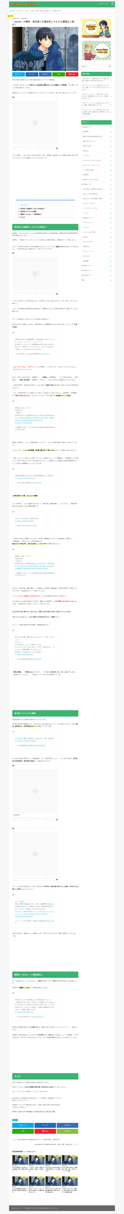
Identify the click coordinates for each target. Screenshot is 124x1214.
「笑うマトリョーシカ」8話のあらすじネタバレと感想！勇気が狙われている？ (96, 104)
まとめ (22, 217)
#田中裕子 (37, 420)
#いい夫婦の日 (20, 901)
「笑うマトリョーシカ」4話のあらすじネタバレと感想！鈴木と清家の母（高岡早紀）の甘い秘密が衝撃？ (96, 111)
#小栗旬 (48, 563)
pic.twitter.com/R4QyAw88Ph (24, 521)
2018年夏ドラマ (86, 127)
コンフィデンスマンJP (90, 208)
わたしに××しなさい (89, 203)
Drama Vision (43, 1208)
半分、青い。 (87, 256)
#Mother (32, 914)
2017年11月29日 (32, 525)
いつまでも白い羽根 (89, 232)
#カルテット (19, 911)
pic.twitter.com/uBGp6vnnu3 (26, 478)
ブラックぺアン (88, 222)
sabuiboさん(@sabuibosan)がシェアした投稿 (26, 147)
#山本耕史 (40, 415)
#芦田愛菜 (21, 418)
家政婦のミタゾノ (88, 218)
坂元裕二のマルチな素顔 (27, 211)
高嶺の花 (86, 151)
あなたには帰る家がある (90, 194)
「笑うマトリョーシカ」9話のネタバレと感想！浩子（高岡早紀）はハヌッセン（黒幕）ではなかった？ (95, 96)
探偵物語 (86, 261)
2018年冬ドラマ (86, 265)
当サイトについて (104, 3)
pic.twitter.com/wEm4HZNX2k (26, 741)
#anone (38, 914)
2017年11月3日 (37, 482)
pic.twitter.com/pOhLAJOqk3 (38, 568)
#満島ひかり (34, 563)
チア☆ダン (86, 155)
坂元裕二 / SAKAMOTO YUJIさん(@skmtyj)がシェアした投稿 (30, 878)
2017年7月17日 (37, 659)
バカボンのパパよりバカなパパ (92, 160)
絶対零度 (86, 131)
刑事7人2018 (87, 146)
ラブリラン (86, 227)
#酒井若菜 (47, 415)
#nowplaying (19, 738)
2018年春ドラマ (86, 184)
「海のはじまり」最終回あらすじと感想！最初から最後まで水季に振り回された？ (95, 79)
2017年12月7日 (39, 1017)
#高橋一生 (45, 566)
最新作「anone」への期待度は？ (30, 214)
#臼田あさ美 (37, 566)
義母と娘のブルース (89, 141)
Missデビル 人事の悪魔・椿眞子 (93, 198)
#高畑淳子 (31, 420)
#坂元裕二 (50, 904)
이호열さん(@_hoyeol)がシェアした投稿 (25, 292)
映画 (83, 280)
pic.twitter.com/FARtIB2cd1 (23, 423)
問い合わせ (28, 1208)
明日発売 (16, 815)
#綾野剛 (24, 420)
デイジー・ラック (88, 251)
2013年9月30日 (45, 354)
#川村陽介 (36, 418)
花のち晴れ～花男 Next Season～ (93, 189)
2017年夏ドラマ (86, 275)
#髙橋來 (19, 568)
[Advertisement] (45, 182)
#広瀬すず (44, 914)
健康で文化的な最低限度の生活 (92, 136)
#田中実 (19, 420)
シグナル (86, 213)
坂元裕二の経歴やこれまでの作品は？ (32, 208)
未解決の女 (86, 246)
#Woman (27, 914)
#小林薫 (24, 568)
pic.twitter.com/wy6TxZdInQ (24, 916)
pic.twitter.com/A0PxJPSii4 (32, 349)
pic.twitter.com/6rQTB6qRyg (24, 654)
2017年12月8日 (20, 429)
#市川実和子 (44, 418)
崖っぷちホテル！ (88, 241)
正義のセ (86, 237)
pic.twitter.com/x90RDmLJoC (24, 1012)
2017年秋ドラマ (86, 270)
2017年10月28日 (40, 745)
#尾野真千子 (29, 418)
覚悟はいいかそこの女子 (90, 179)
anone (15, 1120)
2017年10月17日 (20, 575)
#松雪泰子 (33, 415)
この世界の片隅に (88, 170)
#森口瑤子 (24, 906)
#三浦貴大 (30, 566)
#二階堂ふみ (22, 566)
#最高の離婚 (27, 911)
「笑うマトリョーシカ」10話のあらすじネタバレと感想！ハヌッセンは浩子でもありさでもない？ (95, 87)
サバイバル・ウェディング (91, 165)
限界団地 (86, 174)
